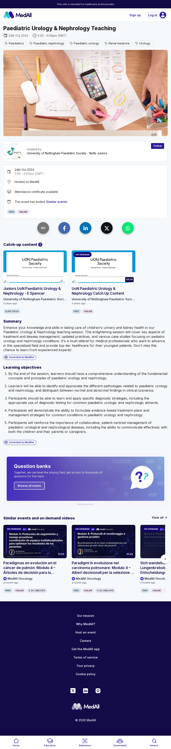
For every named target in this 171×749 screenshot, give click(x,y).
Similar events (56, 202)
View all (160, 517)
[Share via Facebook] (64, 228)
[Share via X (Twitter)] (107, 228)
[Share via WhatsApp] (128, 228)
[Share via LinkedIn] (85, 228)
